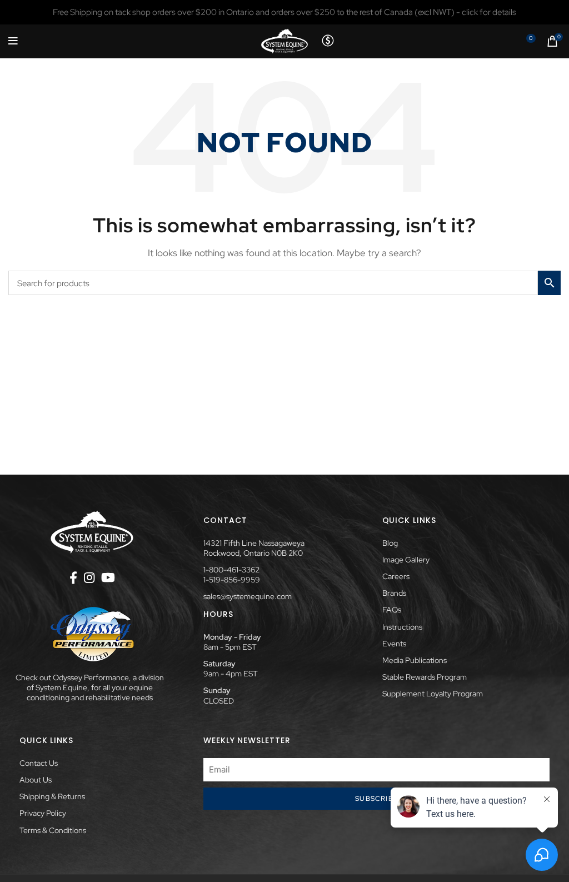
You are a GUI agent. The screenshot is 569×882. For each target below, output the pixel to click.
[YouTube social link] (108, 577)
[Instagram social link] (89, 577)
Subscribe (376, 798)
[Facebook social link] (73, 577)
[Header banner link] (284, 12)
